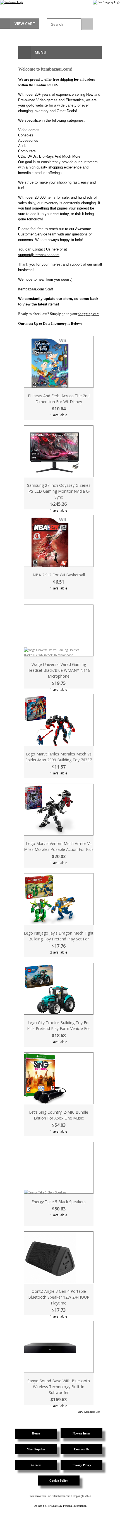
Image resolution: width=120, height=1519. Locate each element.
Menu (39, 52)
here (55, 249)
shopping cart (88, 314)
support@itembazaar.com (38, 255)
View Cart (25, 23)
